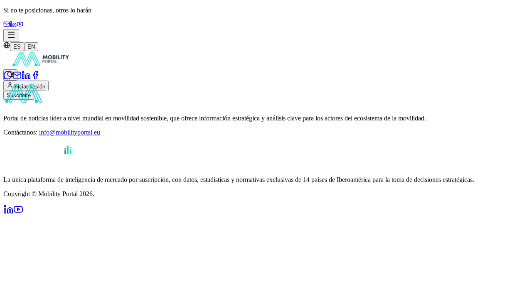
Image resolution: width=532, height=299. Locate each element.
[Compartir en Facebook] (35, 77)
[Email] (6, 25)
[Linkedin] (13, 25)
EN (31, 47)
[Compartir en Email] (17, 77)
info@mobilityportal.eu (69, 132)
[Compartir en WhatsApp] (7, 77)
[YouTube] (20, 25)
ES (17, 47)
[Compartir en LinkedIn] (26, 77)
